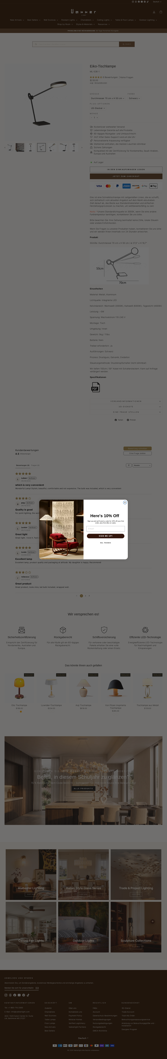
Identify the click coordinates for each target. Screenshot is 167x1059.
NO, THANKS (105, 543)
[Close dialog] (125, 502)
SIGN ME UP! (106, 536)
